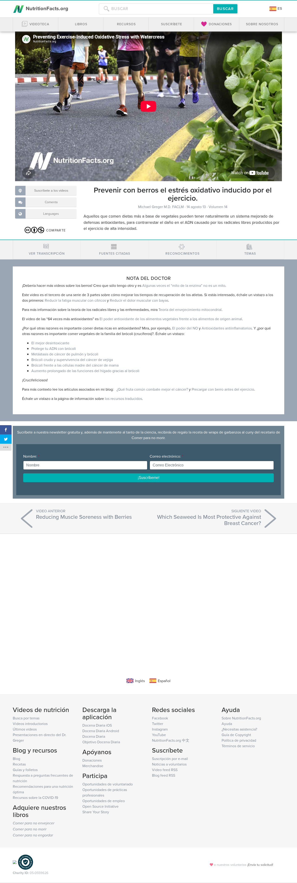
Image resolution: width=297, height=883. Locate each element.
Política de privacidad (239, 740)
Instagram (160, 729)
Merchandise (92, 765)
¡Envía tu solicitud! (260, 864)
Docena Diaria (93, 736)
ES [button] (279, 8)
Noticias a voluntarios (169, 764)
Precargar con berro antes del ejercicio (223, 389)
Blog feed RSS (163, 775)
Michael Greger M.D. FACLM (161, 206)
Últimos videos (25, 729)
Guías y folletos (25, 769)
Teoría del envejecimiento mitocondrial (190, 309)
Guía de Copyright (236, 734)
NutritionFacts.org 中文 (170, 740)
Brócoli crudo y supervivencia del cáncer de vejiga (72, 359)
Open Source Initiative (100, 806)
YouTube (159, 734)
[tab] (47, 249)
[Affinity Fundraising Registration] (25, 861)
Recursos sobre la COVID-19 (35, 797)
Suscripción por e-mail (170, 758)
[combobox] (156, 9)
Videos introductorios (30, 723)
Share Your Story (95, 811)
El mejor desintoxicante (50, 342)
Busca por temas (26, 718)
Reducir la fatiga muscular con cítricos (75, 300)
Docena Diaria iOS (97, 725)
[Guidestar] (14, 861)
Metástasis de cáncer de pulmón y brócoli (64, 354)
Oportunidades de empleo (103, 800)
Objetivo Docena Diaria (101, 741)
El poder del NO (185, 328)
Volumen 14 (218, 206)
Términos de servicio (238, 745)
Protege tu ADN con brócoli (53, 348)
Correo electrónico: (166, 456)
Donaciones (92, 760)
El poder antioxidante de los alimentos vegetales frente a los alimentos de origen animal (171, 318)
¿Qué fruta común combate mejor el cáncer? (152, 389)
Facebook (160, 718)
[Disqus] (148, 599)
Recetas (19, 764)
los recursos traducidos (123, 398)
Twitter (157, 723)
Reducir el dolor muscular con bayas (139, 300)
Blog (16, 758)
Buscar (225, 8)
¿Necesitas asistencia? (239, 729)
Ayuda (227, 723)
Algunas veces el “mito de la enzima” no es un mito (183, 285)
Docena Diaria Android (100, 730)
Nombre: (31, 456)
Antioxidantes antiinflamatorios (227, 328)
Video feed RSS (165, 769)
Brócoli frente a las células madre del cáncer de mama (75, 365)
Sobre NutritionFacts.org (241, 718)
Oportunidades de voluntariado (107, 784)
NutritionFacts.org (46, 8)
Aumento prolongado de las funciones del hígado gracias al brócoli (85, 370)
